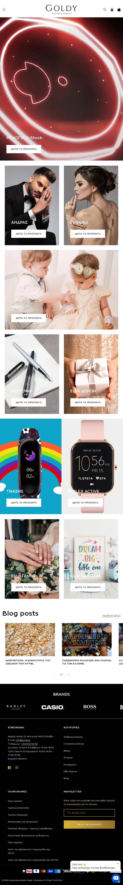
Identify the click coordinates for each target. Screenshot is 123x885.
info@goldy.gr (23, 740)
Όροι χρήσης (15, 801)
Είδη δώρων (70, 771)
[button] (4, 9)
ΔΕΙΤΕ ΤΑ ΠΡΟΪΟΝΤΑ (24, 149)
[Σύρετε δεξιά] (68, 674)
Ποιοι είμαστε (15, 842)
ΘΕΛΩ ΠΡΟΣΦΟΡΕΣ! (89, 824)
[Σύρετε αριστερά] (54, 674)
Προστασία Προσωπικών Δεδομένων (28, 835)
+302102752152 (29, 744)
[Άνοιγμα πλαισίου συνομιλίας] (115, 878)
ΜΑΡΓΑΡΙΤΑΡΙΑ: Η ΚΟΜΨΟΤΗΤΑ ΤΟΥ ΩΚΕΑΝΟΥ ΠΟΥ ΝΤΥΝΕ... (28, 662)
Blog (66, 778)
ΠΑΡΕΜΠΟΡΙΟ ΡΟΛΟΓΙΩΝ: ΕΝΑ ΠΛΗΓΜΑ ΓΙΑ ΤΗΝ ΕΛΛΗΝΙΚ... (86, 662)
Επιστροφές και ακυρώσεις (23, 822)
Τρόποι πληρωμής (18, 815)
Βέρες (67, 751)
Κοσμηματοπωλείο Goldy (20, 880)
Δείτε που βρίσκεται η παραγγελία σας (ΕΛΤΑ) (33, 860)
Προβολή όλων (111, 615)
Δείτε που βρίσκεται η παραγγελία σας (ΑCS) (29, 851)
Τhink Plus (57, 880)
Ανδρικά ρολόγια (73, 737)
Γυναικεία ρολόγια (74, 744)
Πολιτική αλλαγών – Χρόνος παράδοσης (30, 828)
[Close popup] (117, 863)
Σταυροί (68, 757)
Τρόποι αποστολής (18, 808)
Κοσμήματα (70, 764)
